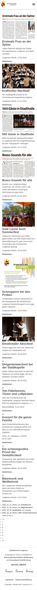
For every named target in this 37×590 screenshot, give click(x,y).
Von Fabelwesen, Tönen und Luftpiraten (17, 392)
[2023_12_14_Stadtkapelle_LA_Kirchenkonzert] (18, 88)
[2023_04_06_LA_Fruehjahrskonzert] (18, 341)
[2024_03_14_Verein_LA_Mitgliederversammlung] (18, 38)
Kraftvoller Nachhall (16, 90)
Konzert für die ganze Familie (17, 419)
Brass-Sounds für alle (17, 180)
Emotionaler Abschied (17, 343)
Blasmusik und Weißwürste (12, 480)
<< (3, 519)
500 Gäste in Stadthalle (18, 134)
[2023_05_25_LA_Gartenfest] (18, 226)
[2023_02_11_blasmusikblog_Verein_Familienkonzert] (3, 388)
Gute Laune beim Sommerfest (14, 230)
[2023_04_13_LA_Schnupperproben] (18, 289)
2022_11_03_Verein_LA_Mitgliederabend (17, 507)
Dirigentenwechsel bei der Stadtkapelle (17, 366)
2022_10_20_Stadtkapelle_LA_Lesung (16, 510)
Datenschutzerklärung (24, 580)
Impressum (9, 580)
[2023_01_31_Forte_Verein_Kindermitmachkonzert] (3, 414)
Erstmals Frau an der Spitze (16, 43)
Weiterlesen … (8, 61)
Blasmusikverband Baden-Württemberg (18, 557)
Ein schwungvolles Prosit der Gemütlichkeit (15, 452)
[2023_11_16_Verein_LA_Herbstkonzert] (18, 131)
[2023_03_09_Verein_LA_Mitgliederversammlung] (3, 361)
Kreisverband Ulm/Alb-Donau (20, 560)
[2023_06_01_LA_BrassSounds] (18, 177)
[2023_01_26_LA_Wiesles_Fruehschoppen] (3, 446)
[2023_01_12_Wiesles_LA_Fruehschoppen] (3, 476)
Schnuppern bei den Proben (16, 293)
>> (3, 541)
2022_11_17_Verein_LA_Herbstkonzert (16, 505)
